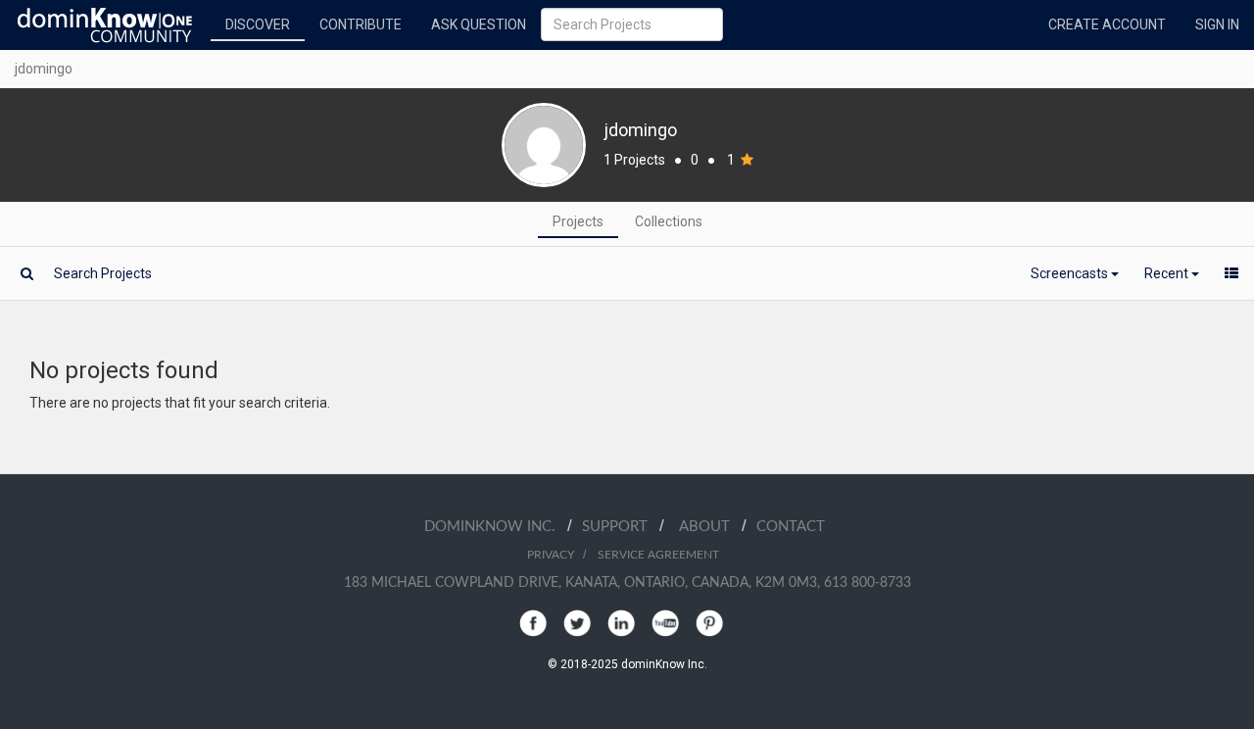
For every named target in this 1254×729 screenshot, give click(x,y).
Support (620, 526)
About (710, 526)
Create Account (1107, 24)
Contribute (360, 24)
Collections (668, 221)
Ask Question (478, 24)
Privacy (550, 554)
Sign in (1217, 24)
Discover (257, 24)
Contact (790, 526)
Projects (578, 221)
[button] (1075, 273)
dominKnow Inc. (495, 526)
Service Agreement (658, 554)
